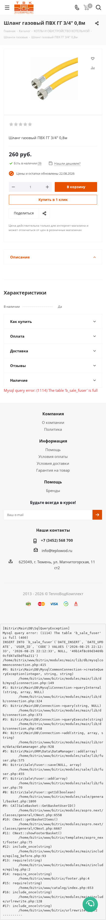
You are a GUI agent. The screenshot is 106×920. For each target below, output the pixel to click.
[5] (30, 124)
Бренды (53, 490)
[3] (20, 124)
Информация (53, 441)
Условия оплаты (53, 456)
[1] (11, 124)
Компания (53, 414)
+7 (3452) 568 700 (57, 540)
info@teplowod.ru (57, 550)
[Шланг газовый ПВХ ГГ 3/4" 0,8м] (53, 79)
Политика (53, 429)
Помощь (53, 449)
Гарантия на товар (53, 470)
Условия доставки (53, 463)
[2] (16, 124)
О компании (53, 422)
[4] (25, 124)
